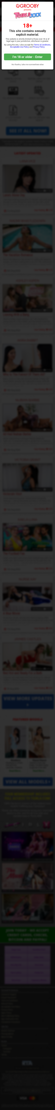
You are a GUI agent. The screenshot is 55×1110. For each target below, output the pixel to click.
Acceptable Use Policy (19, 47)
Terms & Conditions (42, 45)
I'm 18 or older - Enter (28, 57)
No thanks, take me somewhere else (28, 64)
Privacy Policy (38, 47)
